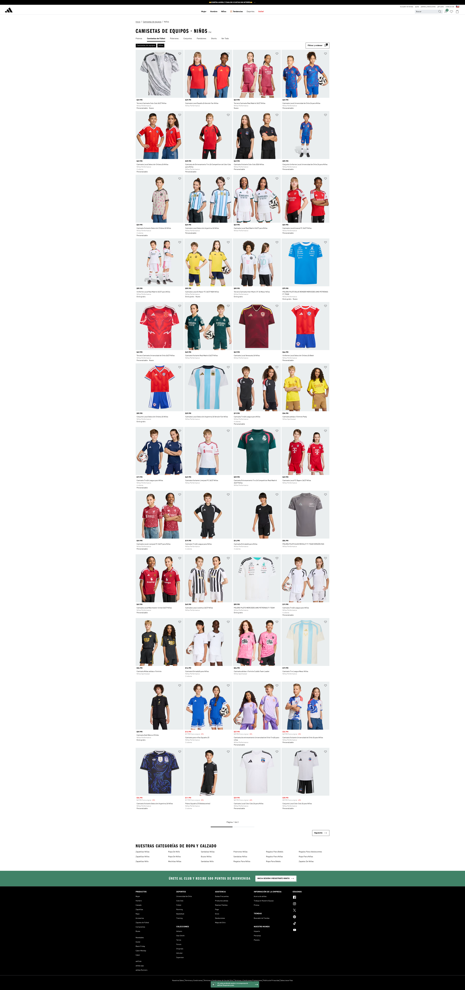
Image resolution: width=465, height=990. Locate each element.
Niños (223, 12)
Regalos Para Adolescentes (310, 852)
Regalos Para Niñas (274, 857)
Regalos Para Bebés (274, 852)
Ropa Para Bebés (273, 862)
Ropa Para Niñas (306, 857)
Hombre (213, 12)
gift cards (441, 7)
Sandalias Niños (240, 857)
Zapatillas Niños (142, 857)
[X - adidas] (311, 910)
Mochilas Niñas (174, 862)
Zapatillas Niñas (142, 852)
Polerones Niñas (240, 852)
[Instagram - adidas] (311, 904)
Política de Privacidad (271, 980)
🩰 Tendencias (236, 12)
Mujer (203, 12)
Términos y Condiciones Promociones (248, 980)
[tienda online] (9, 10)
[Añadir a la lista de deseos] (180, 54)
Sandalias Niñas (208, 852)
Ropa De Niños (174, 857)
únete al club (450, 7)
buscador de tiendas (406, 7)
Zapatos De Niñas (306, 862)
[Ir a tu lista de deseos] (451, 12)
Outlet (261, 12)
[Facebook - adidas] (311, 897)
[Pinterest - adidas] (311, 917)
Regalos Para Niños (241, 862)
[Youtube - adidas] (311, 930)
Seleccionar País (286, 980)
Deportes (250, 12)
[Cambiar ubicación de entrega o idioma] (457, 7)
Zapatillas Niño (142, 862)
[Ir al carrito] (457, 12)
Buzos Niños (206, 857)
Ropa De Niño (174, 852)
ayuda (417, 7)
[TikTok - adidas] (311, 923)
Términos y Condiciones (193, 980)
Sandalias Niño (207, 862)
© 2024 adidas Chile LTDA (232, 987)
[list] (232, 39)
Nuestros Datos (178, 980)
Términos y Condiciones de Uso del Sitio (218, 980)
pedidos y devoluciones (428, 7)
